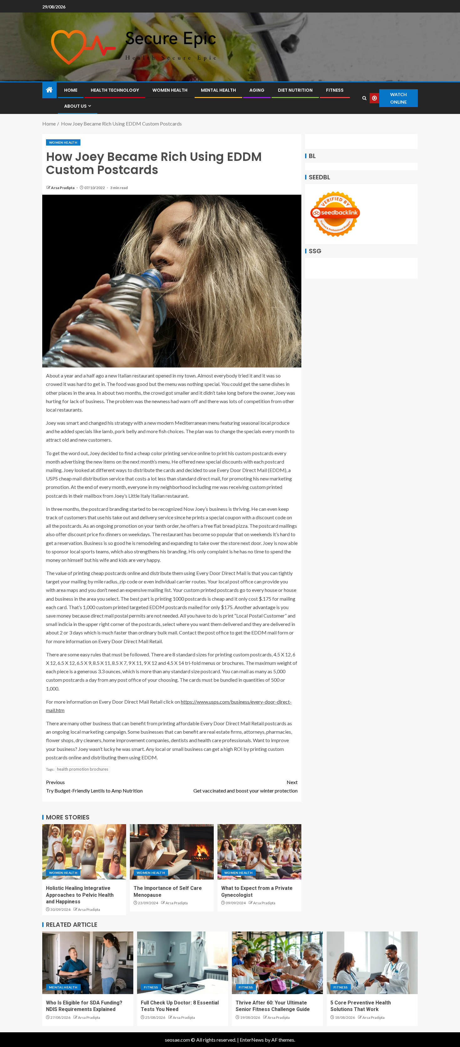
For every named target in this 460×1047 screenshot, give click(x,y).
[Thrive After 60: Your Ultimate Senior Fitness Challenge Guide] (277, 963)
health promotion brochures (82, 769)
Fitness (335, 90)
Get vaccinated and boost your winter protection (245, 786)
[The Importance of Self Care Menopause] (172, 852)
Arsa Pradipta (63, 187)
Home (70, 90)
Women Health (169, 90)
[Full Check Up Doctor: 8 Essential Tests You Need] (182, 963)
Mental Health (218, 90)
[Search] (364, 98)
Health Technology (115, 90)
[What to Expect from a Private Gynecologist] (259, 852)
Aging (256, 90)
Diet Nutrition (295, 90)
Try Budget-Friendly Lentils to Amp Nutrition (94, 786)
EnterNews (252, 1040)
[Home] (49, 90)
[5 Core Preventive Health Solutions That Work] (372, 963)
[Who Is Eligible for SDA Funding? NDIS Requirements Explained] (87, 963)
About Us (75, 106)
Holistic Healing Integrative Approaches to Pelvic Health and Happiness (80, 895)
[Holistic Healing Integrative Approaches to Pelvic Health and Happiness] (84, 852)
